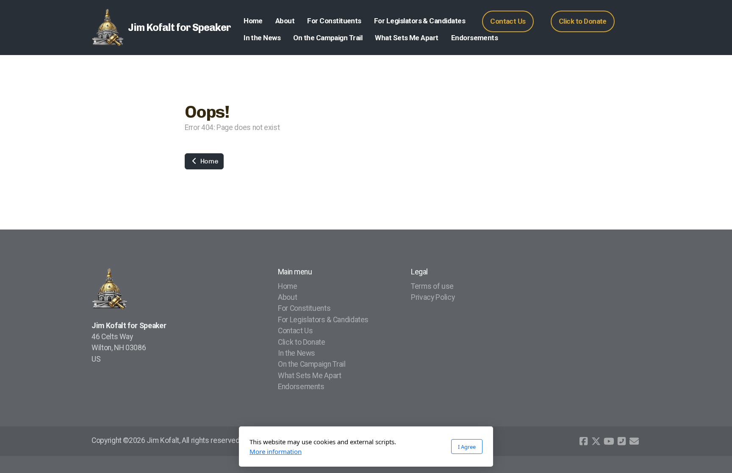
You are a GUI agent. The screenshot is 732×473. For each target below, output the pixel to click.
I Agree (467, 447)
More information (276, 451)
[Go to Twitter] (596, 441)
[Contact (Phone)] (621, 441)
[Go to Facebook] (583, 441)
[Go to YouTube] (608, 441)
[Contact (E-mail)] (634, 441)
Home (208, 161)
